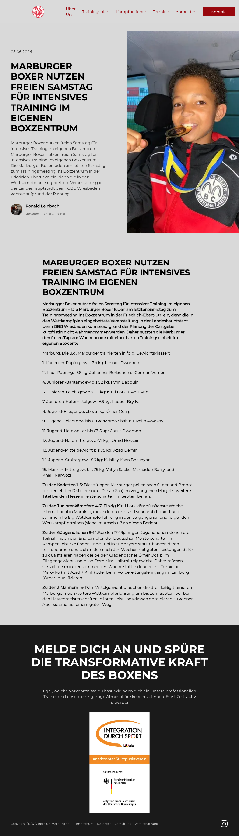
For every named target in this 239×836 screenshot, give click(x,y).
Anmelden (186, 11)
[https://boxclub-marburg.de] (38, 12)
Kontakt (219, 11)
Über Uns (71, 11)
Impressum (85, 823)
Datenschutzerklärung (114, 823)
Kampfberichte (131, 11)
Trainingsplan (95, 11)
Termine (161, 11)
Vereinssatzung (146, 823)
